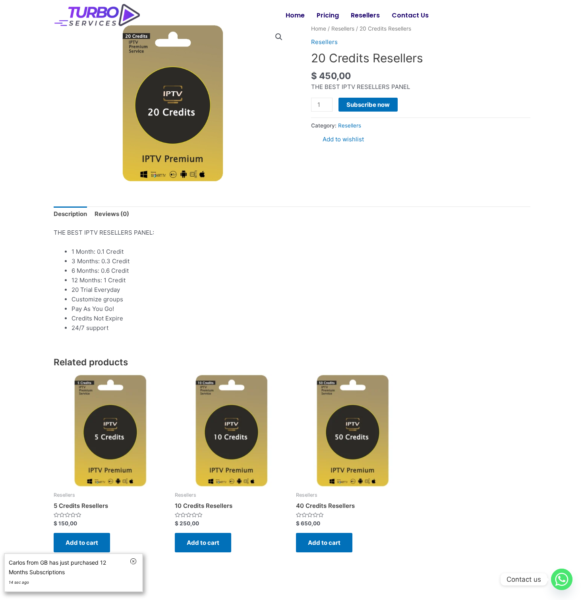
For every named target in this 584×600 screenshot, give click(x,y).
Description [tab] (70, 214)
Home (295, 15)
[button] (279, 37)
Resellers (365, 15)
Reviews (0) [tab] (112, 214)
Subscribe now (368, 104)
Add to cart (82, 542)
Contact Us (410, 15)
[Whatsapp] (561, 579)
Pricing (328, 15)
